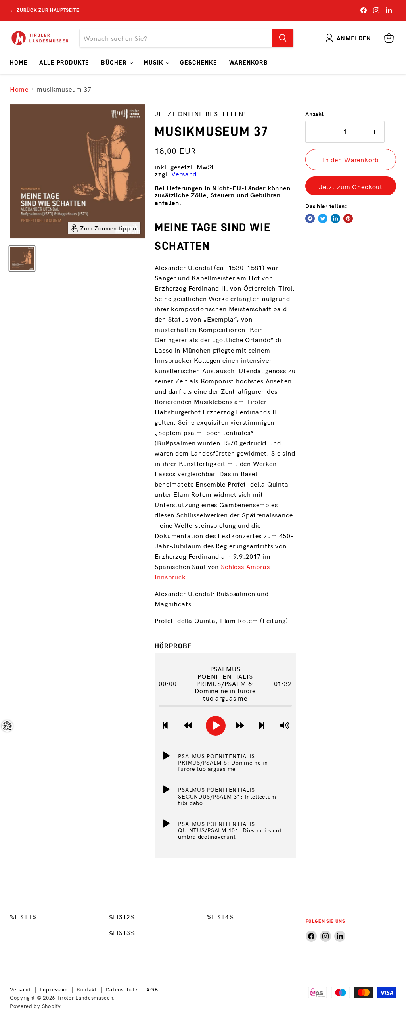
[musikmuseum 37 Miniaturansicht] (22, 258)
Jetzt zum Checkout (351, 186)
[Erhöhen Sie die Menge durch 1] (374, 132)
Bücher (114, 62)
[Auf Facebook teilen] (310, 218)
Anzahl (314, 114)
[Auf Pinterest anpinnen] (348, 218)
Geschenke (198, 62)
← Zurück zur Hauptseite (44, 10)
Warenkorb (248, 62)
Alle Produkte (64, 62)
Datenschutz (122, 989)
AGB (152, 989)
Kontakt (87, 989)
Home (18, 62)
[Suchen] (282, 38)
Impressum (54, 989)
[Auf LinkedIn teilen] (335, 218)
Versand (184, 173)
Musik (154, 62)
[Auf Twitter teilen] (322, 218)
